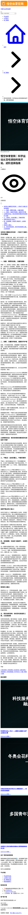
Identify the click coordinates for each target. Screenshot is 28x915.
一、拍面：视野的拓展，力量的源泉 (14, 210)
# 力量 (21, 671)
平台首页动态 (7, 876)
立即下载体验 (4, 904)
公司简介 (6, 18)
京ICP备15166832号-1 (16, 913)
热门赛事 (6, 20)
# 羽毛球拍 (10, 670)
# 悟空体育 (4, 670)
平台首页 (6, 16)
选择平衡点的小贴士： (10, 219)
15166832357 (8, 890)
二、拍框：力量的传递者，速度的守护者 (15, 212)
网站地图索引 (7, 881)
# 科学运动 (16, 671)
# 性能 (2, 673)
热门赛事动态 (7, 879)
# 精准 (25, 671)
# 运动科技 (16, 670)
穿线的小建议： (8, 225)
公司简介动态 (7, 878)
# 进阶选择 (22, 670)
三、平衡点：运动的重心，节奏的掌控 (14, 217)
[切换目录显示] (1, 203)
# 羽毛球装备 (9, 671)
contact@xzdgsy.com (10, 891)
